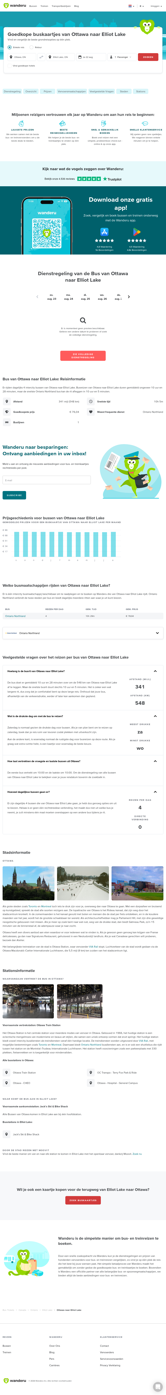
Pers (51, 1358)
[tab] (19, 49)
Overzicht (30, 91)
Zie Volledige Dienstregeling (83, 356)
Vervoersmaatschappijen (72, 91)
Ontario (34, 1310)
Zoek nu (137, 1153)
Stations (140, 91)
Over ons (54, 1345)
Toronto (32, 906)
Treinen (44, 6)
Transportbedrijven (61, 6)
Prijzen (48, 91)
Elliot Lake (47, 1310)
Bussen (33, 6)
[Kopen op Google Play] (137, 232)
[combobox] (22, 57)
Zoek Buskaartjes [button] (83, 1200)
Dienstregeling (12, 91)
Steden (124, 91)
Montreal (46, 906)
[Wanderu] (15, 5)
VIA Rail (93, 946)
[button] (131, 6)
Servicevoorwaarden (111, 1358)
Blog (76, 6)
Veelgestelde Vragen (102, 91)
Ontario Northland (15, 616)
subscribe (14, 495)
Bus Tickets (8, 1310)
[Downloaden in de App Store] (104, 232)
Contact (104, 1345)
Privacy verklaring (110, 1365)
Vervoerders (107, 1352)
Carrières (54, 1365)
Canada (22, 1310)
